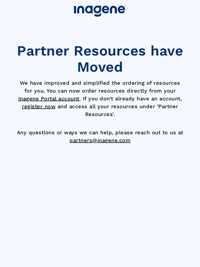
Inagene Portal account (48, 98)
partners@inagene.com (100, 140)
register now (38, 106)
